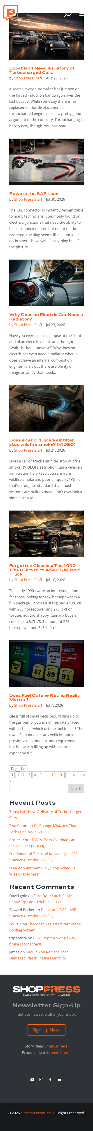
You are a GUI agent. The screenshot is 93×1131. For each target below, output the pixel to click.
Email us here (55, 1046)
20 (61, 774)
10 (53, 774)
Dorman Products (36, 1112)
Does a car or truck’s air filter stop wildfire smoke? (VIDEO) (42, 442)
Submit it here (58, 1052)
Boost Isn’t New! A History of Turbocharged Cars (41, 70)
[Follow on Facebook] (50, 1079)
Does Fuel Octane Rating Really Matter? (44, 697)
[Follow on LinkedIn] (59, 1079)
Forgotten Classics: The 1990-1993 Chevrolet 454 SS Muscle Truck (44, 570)
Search (76, 789)
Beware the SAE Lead (33, 193)
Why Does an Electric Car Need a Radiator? (46, 317)
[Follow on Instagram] (41, 1079)
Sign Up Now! (46, 1030)
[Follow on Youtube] (32, 1079)
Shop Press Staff (28, 78)
